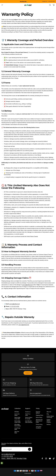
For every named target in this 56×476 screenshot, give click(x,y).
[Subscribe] (29, 449)
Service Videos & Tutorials (28, 418)
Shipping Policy (39, 415)
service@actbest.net (27, 284)
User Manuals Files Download (28, 421)
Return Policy (39, 417)
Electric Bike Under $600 (17, 418)
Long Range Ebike (17, 428)
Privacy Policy (39, 424)
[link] (13, 458)
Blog (48, 414)
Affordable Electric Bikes (18, 425)
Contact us (27, 411)
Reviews (49, 424)
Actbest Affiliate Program (49, 421)
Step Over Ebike (17, 432)
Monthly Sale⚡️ (24, 1)
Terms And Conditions (38, 427)
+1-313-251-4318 (14, 306)
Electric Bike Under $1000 (17, 421)
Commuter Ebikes (17, 414)
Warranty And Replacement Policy (39, 421)
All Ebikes (17, 411)
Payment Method (38, 412)
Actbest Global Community (50, 417)
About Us (49, 411)
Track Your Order (27, 414)
